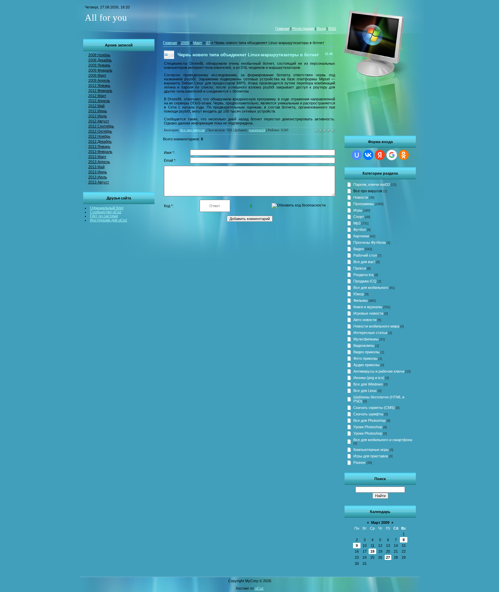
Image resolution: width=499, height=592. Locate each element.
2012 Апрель (99, 101)
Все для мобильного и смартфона (382, 440)
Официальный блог (107, 208)
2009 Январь (99, 65)
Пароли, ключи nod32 (371, 184)
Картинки (361, 236)
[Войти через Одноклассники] (404, 155)
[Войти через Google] (391, 155)
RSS (332, 28)
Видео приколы (366, 352)
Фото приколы (365, 358)
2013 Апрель (99, 162)
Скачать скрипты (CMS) (374, 408)
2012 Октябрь (100, 131)
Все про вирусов (367, 191)
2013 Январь (99, 146)
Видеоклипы (363, 345)
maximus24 (257, 130)
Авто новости (364, 320)
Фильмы (360, 300)
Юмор (358, 294)
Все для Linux (365, 391)
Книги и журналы (367, 307)
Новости (360, 197)
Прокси (359, 268)
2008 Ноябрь (99, 55)
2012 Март (97, 96)
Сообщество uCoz (106, 212)
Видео (358, 249)
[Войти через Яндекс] (380, 155)
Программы (363, 204)
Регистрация (303, 28)
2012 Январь (99, 85)
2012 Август (98, 121)
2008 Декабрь (100, 60)
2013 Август (98, 182)
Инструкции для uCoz (108, 220)
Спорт (358, 217)
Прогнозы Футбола (369, 242)
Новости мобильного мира (376, 326)
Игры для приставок (370, 456)
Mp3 (357, 223)
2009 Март (97, 75)
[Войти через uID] (357, 155)
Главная (282, 28)
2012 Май (96, 106)
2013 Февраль (100, 152)
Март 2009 (380, 522)
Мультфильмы (365, 339)
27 (388, 557)
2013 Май (96, 167)
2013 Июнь (97, 172)
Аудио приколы (366, 365)
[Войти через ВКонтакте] (368, 155)
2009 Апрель (99, 80)
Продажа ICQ (364, 281)
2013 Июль (97, 177)
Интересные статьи (370, 333)
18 (372, 551)
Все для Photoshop (369, 420)
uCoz (259, 588)
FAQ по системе (104, 216)
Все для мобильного (370, 287)
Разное (359, 462)
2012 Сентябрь (101, 126)
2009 (185, 43)
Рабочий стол (365, 255)
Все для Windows (368, 384)
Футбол (359, 230)
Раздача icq (363, 275)
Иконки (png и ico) (368, 378)
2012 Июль (97, 116)
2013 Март (97, 157)
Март (197, 43)
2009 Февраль (100, 70)
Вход (321, 28)
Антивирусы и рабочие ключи (378, 371)
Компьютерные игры (371, 450)
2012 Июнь (97, 111)
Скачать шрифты (368, 414)
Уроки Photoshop (367, 427)
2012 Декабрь (100, 141)
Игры (357, 210)
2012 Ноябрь (99, 136)
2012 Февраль (100, 90)
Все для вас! (364, 262)
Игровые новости (368, 313)
